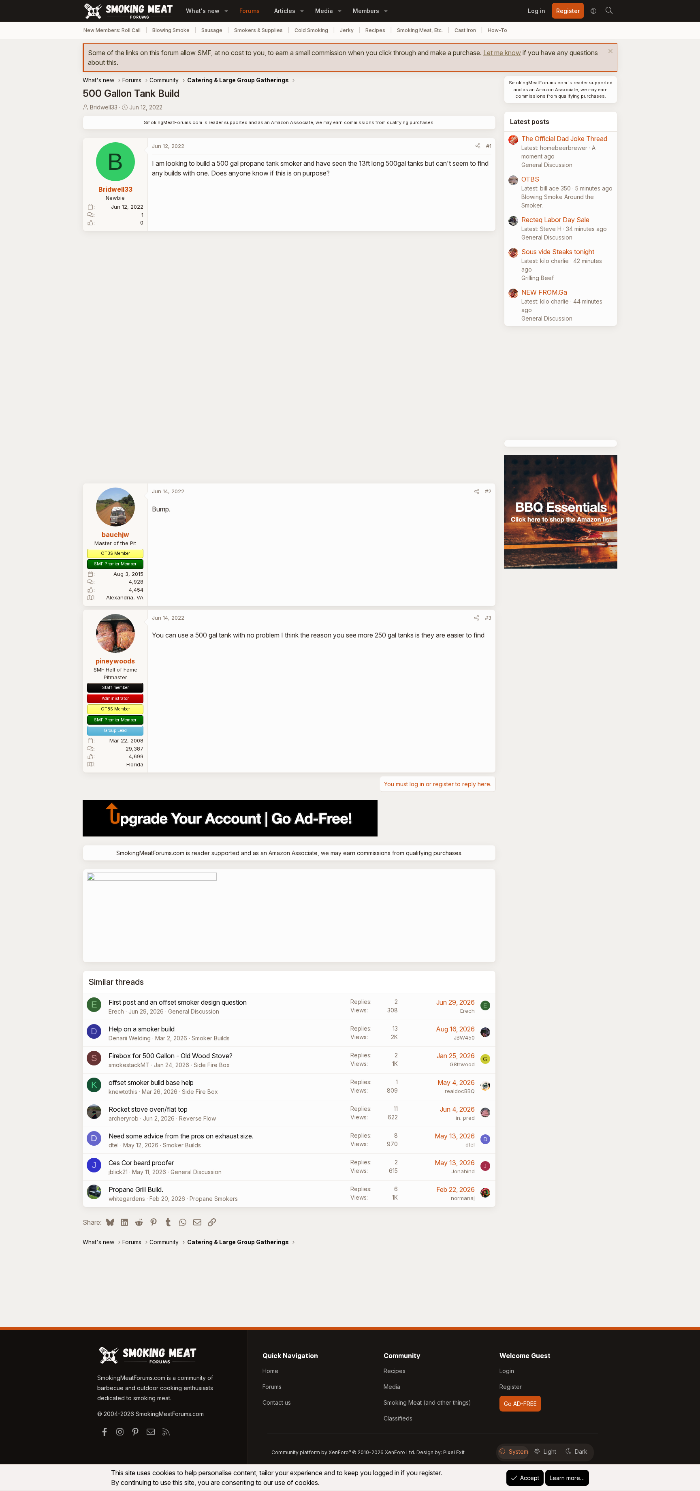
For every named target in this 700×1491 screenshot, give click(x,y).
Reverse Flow (197, 1118)
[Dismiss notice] (609, 52)
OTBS (530, 179)
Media (324, 10)
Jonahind (463, 1171)
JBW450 (464, 1037)
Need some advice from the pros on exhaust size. (181, 1136)
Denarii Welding (130, 1038)
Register (510, 1386)
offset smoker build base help (151, 1082)
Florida (134, 764)
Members (366, 10)
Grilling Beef (537, 277)
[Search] (608, 11)
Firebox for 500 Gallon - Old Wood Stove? (171, 1056)
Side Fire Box (212, 1064)
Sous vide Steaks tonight (557, 252)
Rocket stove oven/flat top (148, 1109)
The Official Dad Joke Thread (564, 139)
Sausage (211, 30)
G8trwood (462, 1064)
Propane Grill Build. (136, 1189)
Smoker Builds (211, 1038)
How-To (497, 30)
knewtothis (123, 1091)
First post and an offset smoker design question (178, 1002)
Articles (284, 10)
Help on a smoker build (142, 1029)
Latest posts (529, 122)
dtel (114, 1145)
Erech (116, 1011)
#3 (488, 617)
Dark (581, 1451)
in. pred (465, 1118)
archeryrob (124, 1118)
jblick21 (118, 1171)
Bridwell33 (103, 107)
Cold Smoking (311, 30)
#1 (488, 146)
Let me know (502, 53)
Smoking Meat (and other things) (427, 1402)
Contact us (276, 1402)
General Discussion (193, 1011)
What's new (203, 10)
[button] (226, 11)
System (518, 1451)
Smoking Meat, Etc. (420, 30)
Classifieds (398, 1418)
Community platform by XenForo (343, 1452)
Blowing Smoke (171, 30)
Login (506, 1370)
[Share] (477, 146)
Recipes (375, 30)
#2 (488, 491)
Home (270, 1370)
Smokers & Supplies (258, 30)
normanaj (463, 1198)
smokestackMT (129, 1064)
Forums (249, 10)
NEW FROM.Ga (544, 292)
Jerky (347, 30)
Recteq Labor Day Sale (555, 220)
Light (550, 1451)
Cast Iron (465, 30)
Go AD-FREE (520, 1403)
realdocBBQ (460, 1091)
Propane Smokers (214, 1198)
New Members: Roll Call (112, 30)
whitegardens (127, 1198)
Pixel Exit (454, 1452)
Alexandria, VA (124, 597)
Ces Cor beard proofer (141, 1163)
